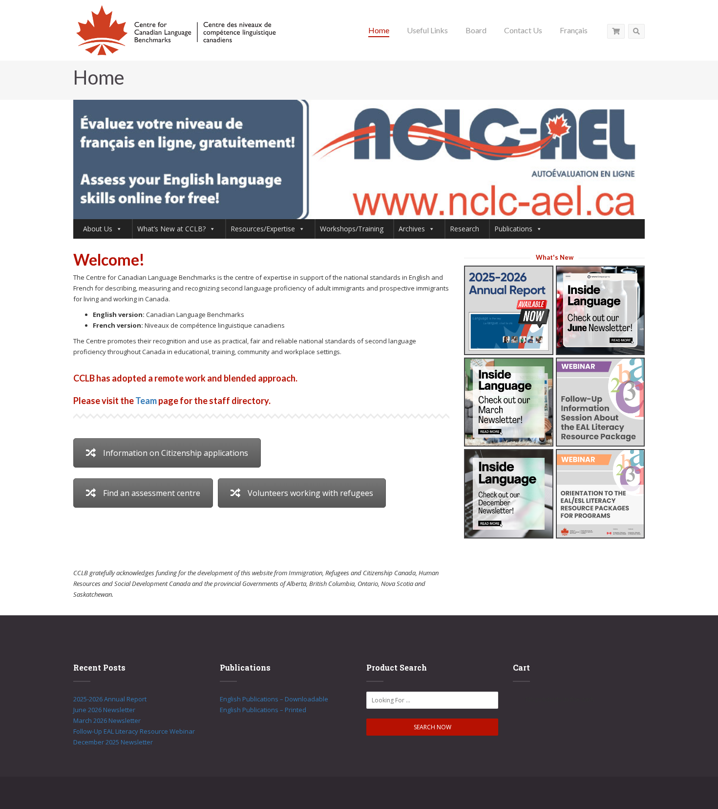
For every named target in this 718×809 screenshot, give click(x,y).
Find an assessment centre (151, 493)
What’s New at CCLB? (171, 228)
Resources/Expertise (263, 228)
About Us (97, 228)
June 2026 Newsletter (104, 709)
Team (146, 400)
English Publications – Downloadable (274, 699)
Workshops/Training (351, 228)
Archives (412, 228)
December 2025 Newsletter (113, 742)
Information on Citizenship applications (175, 453)
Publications (513, 228)
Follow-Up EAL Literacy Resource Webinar (134, 731)
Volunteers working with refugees (310, 493)
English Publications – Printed (263, 709)
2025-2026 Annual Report (110, 699)
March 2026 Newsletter (107, 720)
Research (464, 228)
